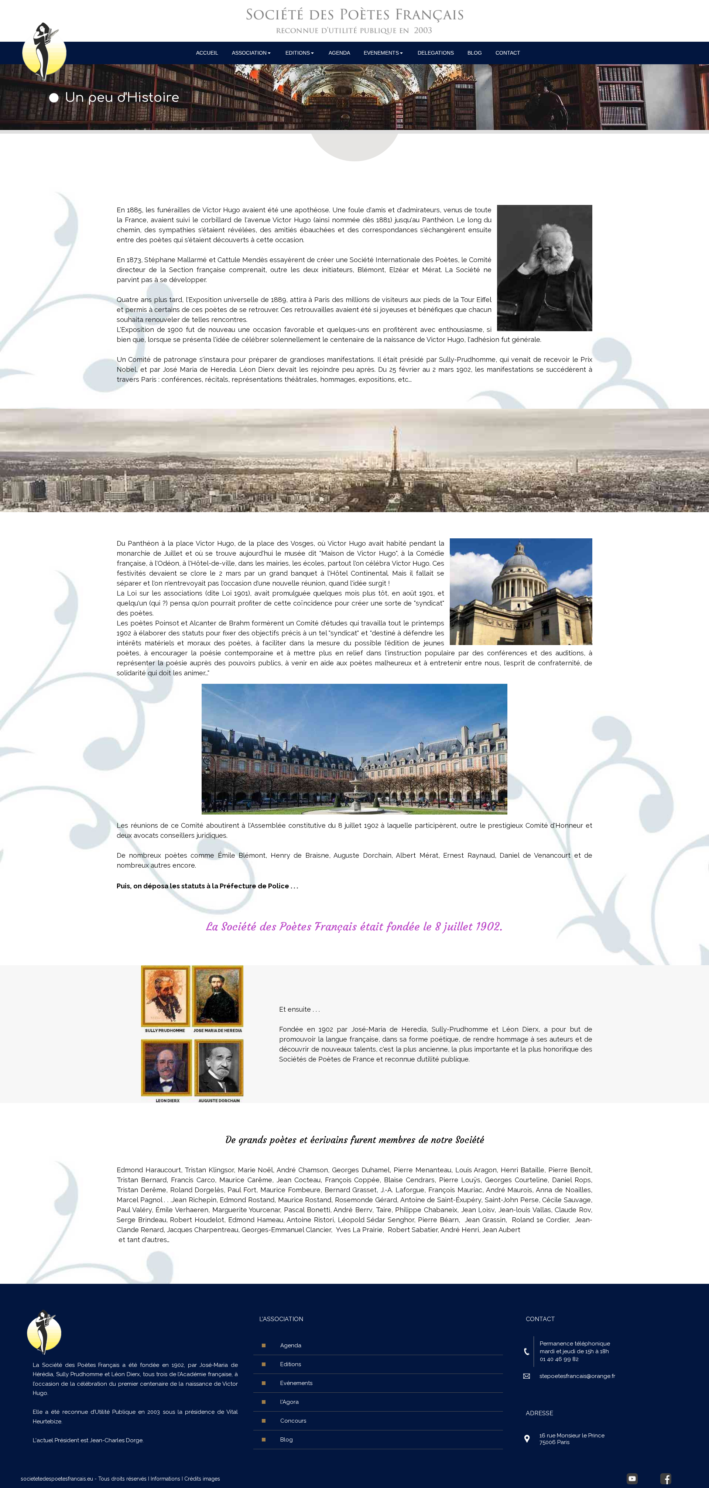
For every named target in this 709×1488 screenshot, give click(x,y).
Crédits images (202, 1479)
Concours (293, 1420)
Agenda (290, 1345)
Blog (286, 1439)
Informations (165, 1479)
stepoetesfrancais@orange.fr (577, 1376)
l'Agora (289, 1402)
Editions (290, 1364)
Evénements (296, 1383)
